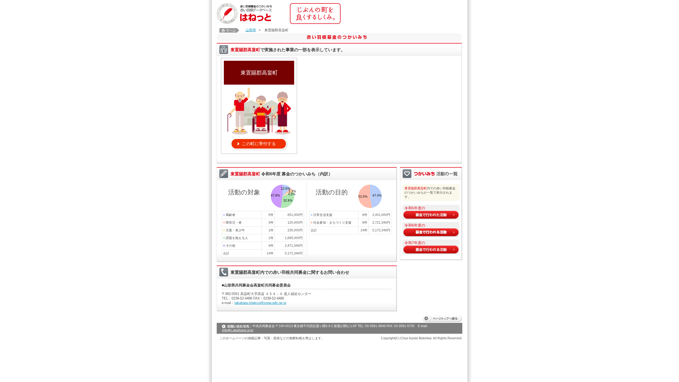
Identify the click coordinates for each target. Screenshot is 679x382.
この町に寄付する (259, 143)
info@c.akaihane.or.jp (237, 330)
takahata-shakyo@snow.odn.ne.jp (260, 303)
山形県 (251, 30)
